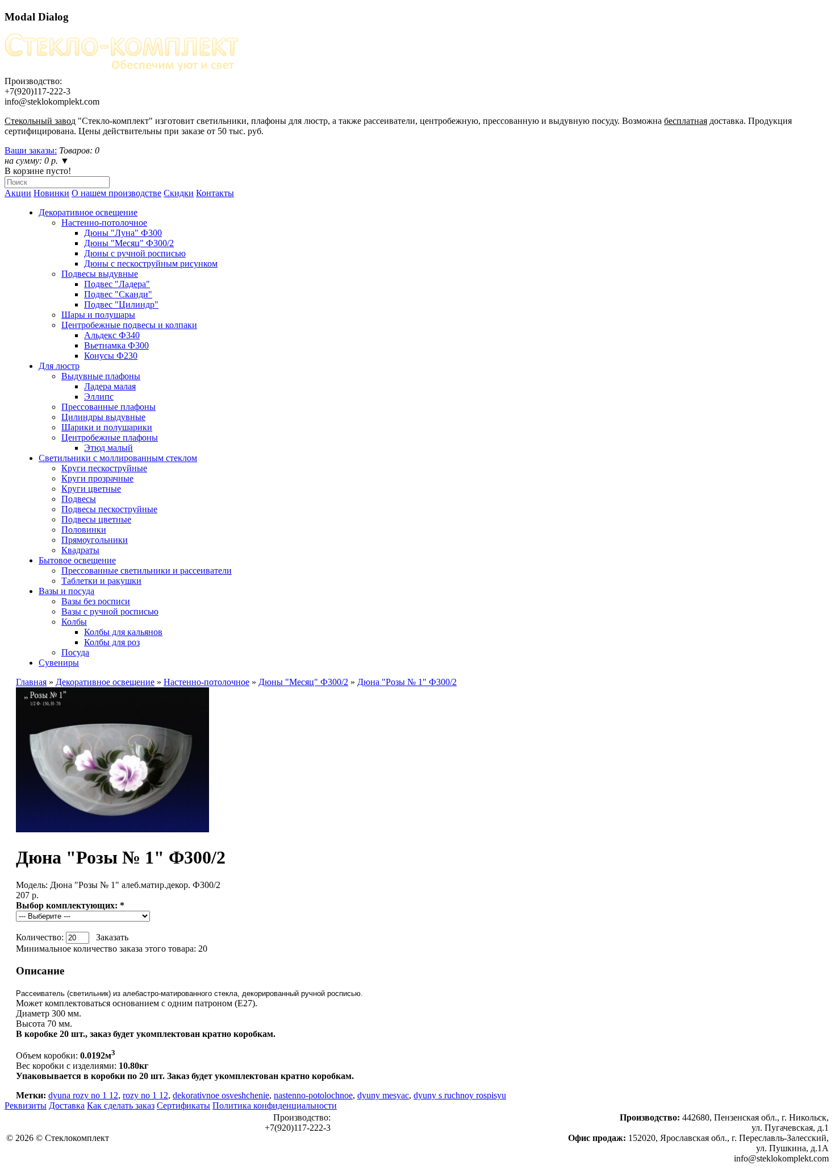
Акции (18, 193)
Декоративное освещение (88, 212)
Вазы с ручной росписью (109, 611)
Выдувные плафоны (100, 376)
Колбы (74, 622)
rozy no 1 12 (145, 1095)
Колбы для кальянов (123, 632)
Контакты (215, 193)
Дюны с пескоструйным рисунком (151, 263)
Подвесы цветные (96, 519)
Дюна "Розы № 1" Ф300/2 (407, 682)
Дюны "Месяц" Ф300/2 (129, 243)
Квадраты (80, 550)
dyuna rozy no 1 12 (83, 1095)
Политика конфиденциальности (274, 1105)
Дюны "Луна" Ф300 (123, 233)
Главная (31, 682)
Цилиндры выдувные (103, 417)
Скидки (179, 193)
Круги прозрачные (97, 478)
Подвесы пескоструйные (109, 509)
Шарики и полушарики (106, 427)
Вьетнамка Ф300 (116, 345)
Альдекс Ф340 (112, 335)
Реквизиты (26, 1105)
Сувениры (59, 662)
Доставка (67, 1105)
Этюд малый (108, 448)
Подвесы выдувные (99, 274)
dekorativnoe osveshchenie (221, 1095)
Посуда (75, 652)
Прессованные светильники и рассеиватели (146, 570)
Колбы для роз (112, 642)
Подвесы (78, 499)
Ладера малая (110, 386)
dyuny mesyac (383, 1095)
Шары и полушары (98, 315)
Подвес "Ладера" (117, 284)
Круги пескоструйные (104, 468)
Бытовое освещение (77, 560)
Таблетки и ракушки (101, 581)
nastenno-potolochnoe (313, 1095)
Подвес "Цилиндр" (121, 304)
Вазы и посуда (66, 591)
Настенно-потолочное (104, 222)
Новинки (51, 193)
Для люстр (59, 366)
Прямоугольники (94, 540)
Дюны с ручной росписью (135, 253)
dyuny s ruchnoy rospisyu (460, 1095)
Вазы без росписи (95, 601)
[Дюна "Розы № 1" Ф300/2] (112, 829)
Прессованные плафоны (108, 407)
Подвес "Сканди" (118, 294)
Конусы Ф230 (110, 355)
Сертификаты (183, 1105)
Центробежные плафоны (109, 437)
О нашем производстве (116, 193)
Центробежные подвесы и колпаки (129, 325)
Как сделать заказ (121, 1105)
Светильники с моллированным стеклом (118, 458)
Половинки (83, 529)
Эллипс (99, 396)
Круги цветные (91, 488)
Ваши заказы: (31, 150)
